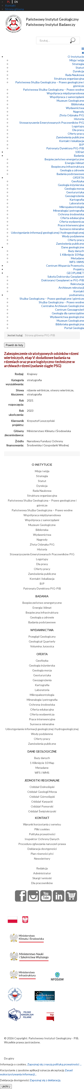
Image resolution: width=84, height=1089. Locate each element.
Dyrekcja (78, 71)
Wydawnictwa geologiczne (67, 317)
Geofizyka (77, 181)
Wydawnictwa (75, 108)
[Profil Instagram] (33, 896)
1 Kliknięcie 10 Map (72, 254)
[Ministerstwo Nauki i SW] (29, 955)
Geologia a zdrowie (72, 170)
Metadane (77, 258)
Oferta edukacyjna (72, 218)
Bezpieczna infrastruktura (67, 166)
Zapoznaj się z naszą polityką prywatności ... (54, 1064)
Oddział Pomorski (42, 806)
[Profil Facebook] (21, 896)
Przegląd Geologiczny (42, 636)
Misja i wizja (77, 60)
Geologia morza (74, 188)
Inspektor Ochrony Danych (42, 839)
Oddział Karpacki (42, 801)
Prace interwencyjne (71, 225)
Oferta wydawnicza (71, 221)
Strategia (78, 64)
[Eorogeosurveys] (44, 994)
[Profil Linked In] (59, 896)
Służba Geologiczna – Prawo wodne (61, 302)
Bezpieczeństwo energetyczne (64, 159)
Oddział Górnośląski (42, 796)
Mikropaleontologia (72, 207)
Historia (79, 119)
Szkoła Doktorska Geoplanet (66, 276)
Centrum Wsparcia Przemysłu (65, 265)
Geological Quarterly (42, 641)
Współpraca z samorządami (67, 97)
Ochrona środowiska (71, 214)
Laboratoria (77, 203)
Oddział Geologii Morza (42, 791)
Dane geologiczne (72, 247)
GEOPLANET (75, 273)
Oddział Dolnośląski (42, 787)
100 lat (79, 152)
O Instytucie (76, 56)
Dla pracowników (42, 883)
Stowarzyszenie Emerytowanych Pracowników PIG (51, 122)
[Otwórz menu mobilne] (83, 48)
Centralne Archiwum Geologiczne (62, 306)
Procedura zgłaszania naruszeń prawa (42, 844)
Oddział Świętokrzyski (42, 811)
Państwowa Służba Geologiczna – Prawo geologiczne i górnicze (42, 503)
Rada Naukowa (74, 75)
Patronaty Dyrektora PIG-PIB (65, 148)
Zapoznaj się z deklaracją (45, 1080)
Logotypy (78, 126)
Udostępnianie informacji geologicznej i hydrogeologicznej (47, 232)
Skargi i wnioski (42, 878)
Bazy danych (76, 251)
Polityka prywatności (42, 834)
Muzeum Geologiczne (70, 100)
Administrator (42, 873)
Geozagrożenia (74, 196)
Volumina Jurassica (42, 646)
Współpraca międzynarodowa (65, 93)
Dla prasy (78, 130)
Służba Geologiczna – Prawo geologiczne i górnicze (52, 298)
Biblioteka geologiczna (70, 324)
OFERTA (78, 177)
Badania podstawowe (70, 174)
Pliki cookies (42, 829)
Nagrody (78, 111)
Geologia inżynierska (71, 185)
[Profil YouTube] (46, 896)
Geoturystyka (75, 192)
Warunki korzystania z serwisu (42, 824)
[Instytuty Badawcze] (15, 994)
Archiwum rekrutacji (71, 287)
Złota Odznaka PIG (71, 115)
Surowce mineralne (72, 229)
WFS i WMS (76, 262)
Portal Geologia (74, 328)
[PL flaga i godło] (18, 915)
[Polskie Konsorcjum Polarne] (21, 1013)
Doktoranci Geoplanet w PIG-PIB (62, 280)
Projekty (78, 269)
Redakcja (42, 868)
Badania (79, 155)
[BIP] (50, 1013)
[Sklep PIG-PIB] (71, 896)
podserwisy (76, 295)
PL (8, 1)
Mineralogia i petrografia (68, 210)
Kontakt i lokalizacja (71, 141)
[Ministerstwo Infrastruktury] (23, 973)
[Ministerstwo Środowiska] (27, 937)
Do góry (9, 1058)
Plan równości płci (42, 853)
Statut (80, 67)
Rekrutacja (77, 284)
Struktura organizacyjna (69, 78)
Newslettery (42, 858)
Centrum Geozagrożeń (69, 309)
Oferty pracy (76, 133)
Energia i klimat (74, 163)
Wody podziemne (73, 236)
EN (16, 1)
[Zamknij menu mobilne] (83, 52)
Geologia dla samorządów (68, 313)
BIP (81, 144)
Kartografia (77, 199)
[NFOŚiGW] (57, 973)
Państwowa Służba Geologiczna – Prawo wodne (53, 89)
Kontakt (78, 291)
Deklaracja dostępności (42, 848)
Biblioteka (77, 104)
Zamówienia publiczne (70, 137)
